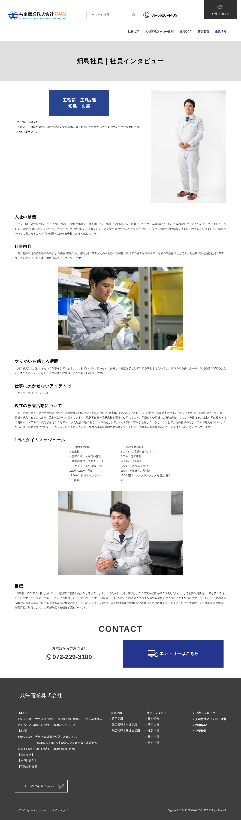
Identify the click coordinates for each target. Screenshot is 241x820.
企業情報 (220, 31)
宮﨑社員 (153, 742)
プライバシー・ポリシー (31, 810)
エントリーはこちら (179, 653)
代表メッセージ (205, 713)
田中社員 (153, 736)
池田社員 (153, 724)
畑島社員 (153, 730)
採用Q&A (186, 31)
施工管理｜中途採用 (124, 724)
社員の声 (133, 31)
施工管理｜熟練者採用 (126, 730)
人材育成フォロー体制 (159, 31)
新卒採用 (117, 718)
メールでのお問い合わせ (39, 786)
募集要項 (203, 31)
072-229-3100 (72, 657)
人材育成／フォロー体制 (210, 719)
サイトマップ (60, 810)
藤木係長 (153, 718)
